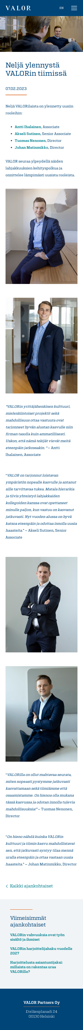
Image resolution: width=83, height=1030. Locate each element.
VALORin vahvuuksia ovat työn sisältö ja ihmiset (37, 937)
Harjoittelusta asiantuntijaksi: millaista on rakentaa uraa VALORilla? (36, 967)
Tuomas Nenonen (30, 140)
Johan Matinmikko (31, 147)
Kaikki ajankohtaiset (31, 885)
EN (61, 7)
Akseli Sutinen (27, 134)
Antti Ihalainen (28, 127)
